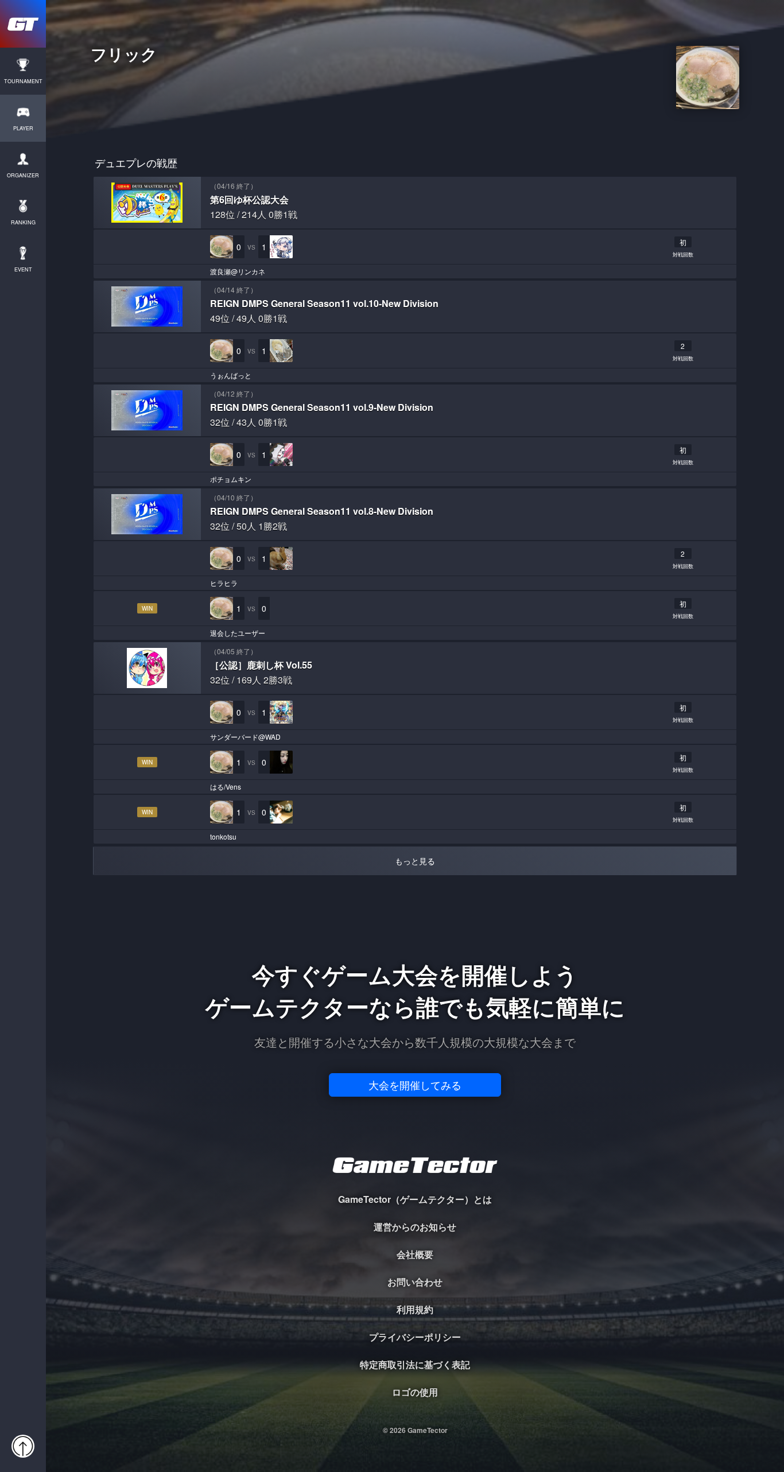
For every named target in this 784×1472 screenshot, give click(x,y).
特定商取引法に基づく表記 (415, 1364)
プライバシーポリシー (415, 1336)
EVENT (23, 269)
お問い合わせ (415, 1281)
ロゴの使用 (415, 1392)
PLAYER (23, 128)
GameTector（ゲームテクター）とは (415, 1199)
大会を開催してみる (414, 1084)
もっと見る (415, 861)
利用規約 (415, 1309)
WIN (147, 608)
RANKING (23, 222)
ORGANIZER (23, 175)
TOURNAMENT (23, 81)
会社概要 (415, 1254)
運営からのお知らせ (415, 1226)
